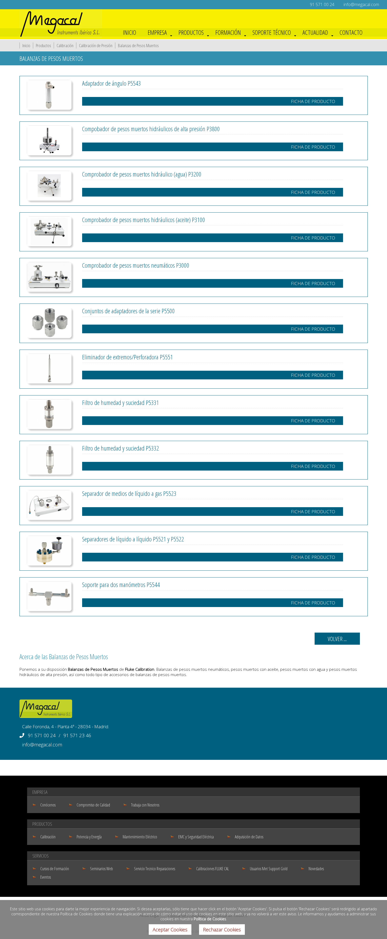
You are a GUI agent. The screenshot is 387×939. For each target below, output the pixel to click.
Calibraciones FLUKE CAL (212, 869)
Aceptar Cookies (170, 929)
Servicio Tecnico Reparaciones (154, 869)
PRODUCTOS (191, 32)
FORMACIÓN (228, 32)
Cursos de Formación (54, 869)
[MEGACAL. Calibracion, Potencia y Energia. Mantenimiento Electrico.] (60, 36)
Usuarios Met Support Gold (268, 869)
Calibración (65, 45)
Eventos (45, 877)
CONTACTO (351, 32)
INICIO (129, 32)
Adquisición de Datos (249, 837)
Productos (43, 45)
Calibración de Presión (95, 45)
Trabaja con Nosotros (145, 805)
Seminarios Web (101, 869)
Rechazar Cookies (222, 929)
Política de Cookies (210, 918)
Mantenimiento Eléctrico (140, 837)
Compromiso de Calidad (93, 805)
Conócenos (48, 805)
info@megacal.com (361, 4)
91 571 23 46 (77, 735)
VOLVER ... (337, 639)
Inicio (26, 45)
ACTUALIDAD (315, 32)
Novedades (316, 869)
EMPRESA (157, 32)
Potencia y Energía (89, 837)
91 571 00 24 (322, 4)
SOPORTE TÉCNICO (271, 32)
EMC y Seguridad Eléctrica (196, 837)
